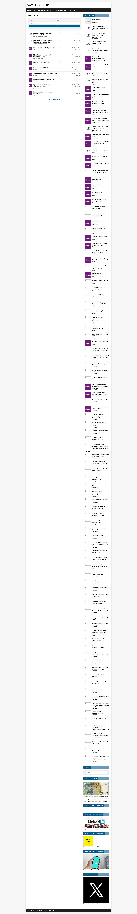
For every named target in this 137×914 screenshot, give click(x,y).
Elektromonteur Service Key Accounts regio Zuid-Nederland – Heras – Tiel (100, 386)
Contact (72, 10)
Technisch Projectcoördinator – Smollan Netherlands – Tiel (100, 88)
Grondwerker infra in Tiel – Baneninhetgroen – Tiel (98, 514)
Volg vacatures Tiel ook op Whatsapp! (93, 870)
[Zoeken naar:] (96, 772)
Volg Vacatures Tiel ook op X (90, 904)
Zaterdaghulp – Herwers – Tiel (100, 334)
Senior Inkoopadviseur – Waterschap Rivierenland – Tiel (100, 150)
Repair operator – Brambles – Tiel (100, 163)
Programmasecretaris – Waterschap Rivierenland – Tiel (100, 536)
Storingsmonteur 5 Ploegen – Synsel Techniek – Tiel (99, 602)
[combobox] (54, 23)
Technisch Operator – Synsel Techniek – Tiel (99, 750)
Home (29, 10)
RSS (79, 30)
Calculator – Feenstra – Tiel (99, 718)
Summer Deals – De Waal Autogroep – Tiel (98, 675)
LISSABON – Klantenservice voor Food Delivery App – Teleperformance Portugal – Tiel (100, 727)
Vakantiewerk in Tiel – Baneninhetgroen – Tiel (98, 186)
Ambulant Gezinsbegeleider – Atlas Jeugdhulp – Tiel (99, 214)
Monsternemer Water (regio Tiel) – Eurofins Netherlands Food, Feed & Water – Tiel (100, 267)
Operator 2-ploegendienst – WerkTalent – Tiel (99, 207)
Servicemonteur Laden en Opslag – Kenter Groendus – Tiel (100, 697)
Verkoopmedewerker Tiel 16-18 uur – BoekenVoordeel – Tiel (100, 581)
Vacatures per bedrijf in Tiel (42, 10)
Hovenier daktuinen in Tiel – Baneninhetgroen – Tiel (99, 646)
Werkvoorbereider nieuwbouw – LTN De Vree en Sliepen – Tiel (100, 237)
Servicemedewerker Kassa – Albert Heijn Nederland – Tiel (99, 393)
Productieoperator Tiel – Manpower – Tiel (98, 222)
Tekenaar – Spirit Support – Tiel (100, 400)
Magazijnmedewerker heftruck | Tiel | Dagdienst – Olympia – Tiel (100, 624)
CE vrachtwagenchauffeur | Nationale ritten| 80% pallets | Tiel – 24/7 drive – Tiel (100, 424)
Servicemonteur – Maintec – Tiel (100, 377)
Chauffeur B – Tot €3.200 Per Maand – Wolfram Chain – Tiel (100, 653)
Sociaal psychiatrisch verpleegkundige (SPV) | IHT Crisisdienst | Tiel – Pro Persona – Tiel (100, 319)
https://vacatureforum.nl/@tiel (91, 847)
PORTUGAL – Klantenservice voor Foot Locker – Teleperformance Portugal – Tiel (100, 735)
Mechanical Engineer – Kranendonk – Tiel (97, 193)
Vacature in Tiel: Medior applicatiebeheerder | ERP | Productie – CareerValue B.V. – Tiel (100, 111)
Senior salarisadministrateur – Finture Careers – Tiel (99, 573)
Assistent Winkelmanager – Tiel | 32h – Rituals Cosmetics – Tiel (100, 462)
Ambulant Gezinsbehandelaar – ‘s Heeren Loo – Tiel (100, 42)
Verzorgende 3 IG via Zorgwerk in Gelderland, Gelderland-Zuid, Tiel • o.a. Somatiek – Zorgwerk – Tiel (100, 758)
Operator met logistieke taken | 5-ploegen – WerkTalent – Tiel (100, 617)
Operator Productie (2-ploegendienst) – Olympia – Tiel (100, 311)
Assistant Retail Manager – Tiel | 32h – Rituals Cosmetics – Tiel (100, 349)
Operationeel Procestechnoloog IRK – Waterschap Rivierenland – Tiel (100, 81)
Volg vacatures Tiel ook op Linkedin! (92, 829)
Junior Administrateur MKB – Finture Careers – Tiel (99, 244)
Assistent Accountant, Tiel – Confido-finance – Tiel (99, 328)
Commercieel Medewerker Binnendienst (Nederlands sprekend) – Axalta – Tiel (98, 58)
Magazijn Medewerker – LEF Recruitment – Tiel (99, 200)
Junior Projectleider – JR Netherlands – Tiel (98, 20)
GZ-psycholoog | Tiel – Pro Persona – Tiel (98, 288)
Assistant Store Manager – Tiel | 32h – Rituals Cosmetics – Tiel (100, 356)
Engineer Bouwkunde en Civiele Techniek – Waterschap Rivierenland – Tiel (100, 128)
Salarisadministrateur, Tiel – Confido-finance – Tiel (99, 507)
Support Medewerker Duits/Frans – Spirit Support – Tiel (100, 251)
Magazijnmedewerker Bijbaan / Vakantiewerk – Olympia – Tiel (100, 609)
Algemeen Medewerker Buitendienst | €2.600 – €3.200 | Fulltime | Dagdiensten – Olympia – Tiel (100, 447)
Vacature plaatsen (60, 10)
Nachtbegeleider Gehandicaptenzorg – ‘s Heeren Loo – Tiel (100, 50)
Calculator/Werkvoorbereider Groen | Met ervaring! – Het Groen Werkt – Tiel (100, 120)
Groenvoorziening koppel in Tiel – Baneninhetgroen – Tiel (100, 668)
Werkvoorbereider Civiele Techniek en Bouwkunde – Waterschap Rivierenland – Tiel (100, 477)
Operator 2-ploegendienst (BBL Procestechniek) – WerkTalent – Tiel (100, 303)
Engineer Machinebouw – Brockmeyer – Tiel (98, 661)
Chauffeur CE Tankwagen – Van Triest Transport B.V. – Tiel (100, 171)
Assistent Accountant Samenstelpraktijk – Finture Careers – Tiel (99, 493)
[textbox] (54, 23)
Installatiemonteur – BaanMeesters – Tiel (97, 438)
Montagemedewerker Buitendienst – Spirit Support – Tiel (100, 566)
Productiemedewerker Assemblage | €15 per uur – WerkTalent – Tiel (99, 416)
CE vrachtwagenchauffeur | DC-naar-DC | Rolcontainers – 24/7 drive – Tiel (100, 544)
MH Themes (52, 910)
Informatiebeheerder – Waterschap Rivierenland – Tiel (100, 27)
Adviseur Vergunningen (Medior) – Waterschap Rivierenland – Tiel (100, 364)
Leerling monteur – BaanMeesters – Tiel (97, 712)
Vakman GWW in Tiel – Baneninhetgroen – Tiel (98, 102)
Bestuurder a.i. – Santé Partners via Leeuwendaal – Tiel (100, 455)
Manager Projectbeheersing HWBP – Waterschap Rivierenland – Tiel (99, 35)
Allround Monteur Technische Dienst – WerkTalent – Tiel (99, 558)
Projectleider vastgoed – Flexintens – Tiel (98, 690)
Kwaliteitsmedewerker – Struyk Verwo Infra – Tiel (100, 178)
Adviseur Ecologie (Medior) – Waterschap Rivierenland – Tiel (100, 73)
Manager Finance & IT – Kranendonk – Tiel (98, 639)
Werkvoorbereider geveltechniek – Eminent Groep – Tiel (100, 431)
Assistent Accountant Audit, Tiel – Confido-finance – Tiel (100, 142)
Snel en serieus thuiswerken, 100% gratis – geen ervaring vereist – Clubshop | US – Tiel (99, 632)
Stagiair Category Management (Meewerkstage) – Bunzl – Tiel (100, 258)
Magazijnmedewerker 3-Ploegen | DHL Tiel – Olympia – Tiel (100, 281)
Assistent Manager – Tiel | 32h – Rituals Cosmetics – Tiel (100, 469)
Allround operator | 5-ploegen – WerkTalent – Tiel (100, 521)
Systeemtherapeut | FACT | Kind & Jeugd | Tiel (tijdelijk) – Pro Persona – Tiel (100, 230)
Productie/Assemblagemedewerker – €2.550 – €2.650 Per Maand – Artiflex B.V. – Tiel (100, 705)
